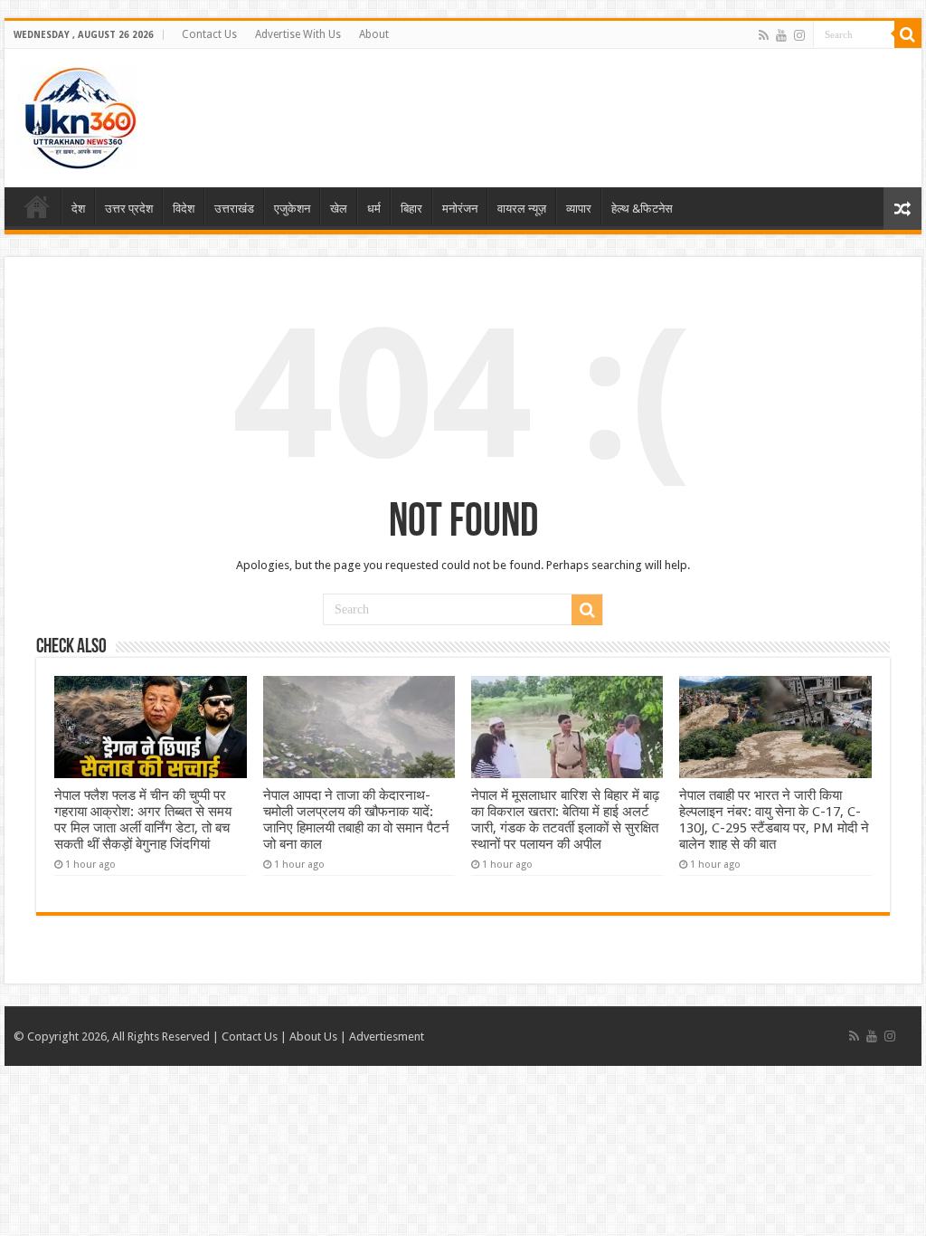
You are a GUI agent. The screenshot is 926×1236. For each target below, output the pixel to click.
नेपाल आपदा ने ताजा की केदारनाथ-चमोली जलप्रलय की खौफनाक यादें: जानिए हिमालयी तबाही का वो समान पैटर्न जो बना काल (356, 819)
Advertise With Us (298, 34)
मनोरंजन (459, 208)
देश (78, 208)
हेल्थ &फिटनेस (642, 208)
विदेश (183, 208)
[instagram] (799, 35)
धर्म (374, 208)
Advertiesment (386, 1036)
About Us (313, 1036)
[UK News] (77, 115)
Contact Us (209, 34)
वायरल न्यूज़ (521, 208)
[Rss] (763, 35)
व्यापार (578, 208)
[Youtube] (781, 35)
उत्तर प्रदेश (129, 208)
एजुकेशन (292, 208)
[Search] (907, 34)
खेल (338, 208)
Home (37, 206)
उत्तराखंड (234, 208)
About (374, 34)
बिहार (411, 208)
